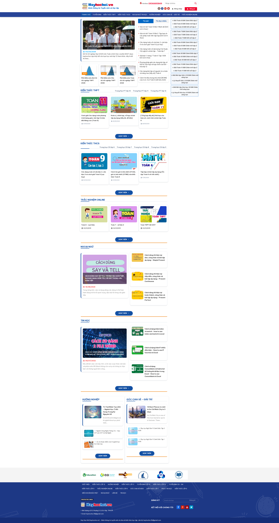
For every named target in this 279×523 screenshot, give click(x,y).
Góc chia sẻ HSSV (137, 488)
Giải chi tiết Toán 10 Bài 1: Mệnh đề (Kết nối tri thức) (154, 28)
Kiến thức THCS (124, 15)
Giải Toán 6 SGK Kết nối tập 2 (185, 27)
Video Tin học (166, 488)
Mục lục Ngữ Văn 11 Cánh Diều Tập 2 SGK (151, 429)
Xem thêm (122, 136)
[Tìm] (196, 3)
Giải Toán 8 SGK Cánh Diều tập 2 (185, 42)
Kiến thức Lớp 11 (128, 484)
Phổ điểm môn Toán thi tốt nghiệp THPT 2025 (127, 80)
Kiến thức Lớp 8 (121, 488)
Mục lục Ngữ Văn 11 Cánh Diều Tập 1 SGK (151, 440)
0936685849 (155, 3)
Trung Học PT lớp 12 (158, 91)
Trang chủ (86, 15)
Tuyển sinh (97, 15)
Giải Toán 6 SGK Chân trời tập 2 (185, 24)
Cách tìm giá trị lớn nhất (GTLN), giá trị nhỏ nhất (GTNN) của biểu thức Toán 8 (123, 174)
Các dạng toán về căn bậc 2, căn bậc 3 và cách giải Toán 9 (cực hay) (154, 43)
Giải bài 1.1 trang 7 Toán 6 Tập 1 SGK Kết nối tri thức (153, 57)
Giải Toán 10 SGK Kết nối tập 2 (185, 60)
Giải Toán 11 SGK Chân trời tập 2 (185, 67)
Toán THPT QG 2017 (148, 225)
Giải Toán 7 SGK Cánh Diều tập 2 (185, 31)
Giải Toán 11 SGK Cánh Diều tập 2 (185, 64)
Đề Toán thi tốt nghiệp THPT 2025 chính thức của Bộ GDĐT (108, 46)
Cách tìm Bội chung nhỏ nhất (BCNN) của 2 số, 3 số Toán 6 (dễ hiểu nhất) (153, 79)
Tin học (123, 493)
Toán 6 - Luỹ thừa (88, 225)
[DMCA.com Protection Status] (87, 500)
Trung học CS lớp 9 (158, 147)
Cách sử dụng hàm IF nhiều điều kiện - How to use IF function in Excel (155, 350)
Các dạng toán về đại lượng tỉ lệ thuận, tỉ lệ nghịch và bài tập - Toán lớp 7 (154, 50)
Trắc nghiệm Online (189, 15)
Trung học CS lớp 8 (141, 147)
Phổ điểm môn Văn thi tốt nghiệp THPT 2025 (108, 80)
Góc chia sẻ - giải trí (171, 15)
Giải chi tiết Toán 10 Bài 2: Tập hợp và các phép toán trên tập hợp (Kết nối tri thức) (154, 36)
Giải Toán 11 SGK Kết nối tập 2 (185, 71)
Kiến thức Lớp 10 (159, 484)
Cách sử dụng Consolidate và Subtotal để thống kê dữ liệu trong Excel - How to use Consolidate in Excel (155, 371)
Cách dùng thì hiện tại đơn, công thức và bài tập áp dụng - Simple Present (155, 257)
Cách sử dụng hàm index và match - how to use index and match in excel (154, 331)
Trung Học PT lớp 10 (123, 91)
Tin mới (146, 21)
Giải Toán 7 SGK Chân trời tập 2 (185, 34)
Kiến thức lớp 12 (98, 484)
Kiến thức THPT (109, 15)
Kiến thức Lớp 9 (88, 488)
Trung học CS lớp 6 (107, 147)
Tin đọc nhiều (161, 21)
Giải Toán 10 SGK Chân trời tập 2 (185, 56)
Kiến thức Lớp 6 (181, 488)
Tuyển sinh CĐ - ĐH (176, 484)
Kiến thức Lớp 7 (153, 488)
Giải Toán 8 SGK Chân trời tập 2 (185, 45)
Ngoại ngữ (105, 493)
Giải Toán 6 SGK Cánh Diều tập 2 (185, 20)
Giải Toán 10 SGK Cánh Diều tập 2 (185, 53)
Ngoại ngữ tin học (139, 15)
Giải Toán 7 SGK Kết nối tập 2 (185, 38)
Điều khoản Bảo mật (90, 493)
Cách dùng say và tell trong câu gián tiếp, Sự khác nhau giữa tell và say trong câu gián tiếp (104, 278)
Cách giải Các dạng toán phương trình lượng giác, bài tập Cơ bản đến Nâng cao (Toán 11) (93, 118)
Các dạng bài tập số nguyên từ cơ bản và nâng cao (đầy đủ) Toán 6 (154, 72)
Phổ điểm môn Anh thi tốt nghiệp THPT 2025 (89, 80)
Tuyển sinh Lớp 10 (143, 484)
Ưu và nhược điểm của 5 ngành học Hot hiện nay (107, 443)
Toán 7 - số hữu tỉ (117, 225)
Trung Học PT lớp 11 (140, 91)
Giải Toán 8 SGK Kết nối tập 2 (185, 49)
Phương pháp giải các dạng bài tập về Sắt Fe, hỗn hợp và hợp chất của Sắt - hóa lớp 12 (154, 64)
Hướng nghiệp (155, 15)
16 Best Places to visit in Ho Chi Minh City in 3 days (156, 409)
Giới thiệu (86, 484)
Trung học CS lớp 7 (124, 147)
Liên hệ (114, 493)
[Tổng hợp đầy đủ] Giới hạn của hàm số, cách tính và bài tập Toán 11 (153, 118)
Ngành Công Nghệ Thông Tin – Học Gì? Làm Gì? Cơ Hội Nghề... (107, 432)
